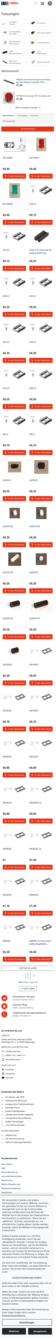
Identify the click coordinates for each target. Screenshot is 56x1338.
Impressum (6, 1192)
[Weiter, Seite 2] (28, 975)
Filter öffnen (28, 129)
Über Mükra (6, 1164)
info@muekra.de (13, 1051)
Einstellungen (27, 1322)
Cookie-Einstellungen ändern (27, 1277)
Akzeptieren (39, 1331)
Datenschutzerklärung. (14, 1315)
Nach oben (29, 988)
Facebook (9, 1069)
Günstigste (22, 115)
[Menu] (50, 3)
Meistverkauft (9, 121)
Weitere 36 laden (28, 968)
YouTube (9, 1077)
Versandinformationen (11, 1176)
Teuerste (34, 115)
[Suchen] (35, 3)
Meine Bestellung (9, 1172)
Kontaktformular (12, 1059)
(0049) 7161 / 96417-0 (15, 1055)
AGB (3, 1168)
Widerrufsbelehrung (10, 1184)
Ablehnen (14, 1331)
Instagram (10, 1073)
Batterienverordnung (11, 1188)
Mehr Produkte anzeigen (26, 107)
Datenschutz (7, 1180)
